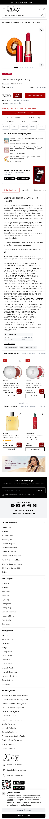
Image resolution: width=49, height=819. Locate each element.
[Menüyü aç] (4, 9)
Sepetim (5, 596)
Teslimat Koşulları (8, 544)
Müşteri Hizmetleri (9, 548)
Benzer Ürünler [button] (11, 354)
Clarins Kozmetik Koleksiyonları (14, 704)
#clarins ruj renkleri (11, 347)
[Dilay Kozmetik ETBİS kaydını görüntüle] (6, 785)
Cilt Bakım (6, 644)
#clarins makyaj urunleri (28, 347)
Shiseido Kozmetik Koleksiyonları (15, 696)
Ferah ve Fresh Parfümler (12, 740)
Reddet (10, 799)
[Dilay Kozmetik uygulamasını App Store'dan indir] (19, 782)
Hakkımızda (6, 527)
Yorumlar (25, 190)
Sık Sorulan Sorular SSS (11, 568)
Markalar (5, 531)
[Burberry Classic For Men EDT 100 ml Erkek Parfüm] (12, 421)
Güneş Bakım (7, 652)
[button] (16, 67)
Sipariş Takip (6, 608)
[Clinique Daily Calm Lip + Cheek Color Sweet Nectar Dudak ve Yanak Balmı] (35, 368)
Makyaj (16, 22)
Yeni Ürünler (6, 620)
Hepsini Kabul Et (24, 816)
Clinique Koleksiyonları (10, 712)
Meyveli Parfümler (9, 728)
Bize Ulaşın (6, 624)
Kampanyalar (7, 540)
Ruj (38, 22)
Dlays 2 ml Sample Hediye (17, 153)
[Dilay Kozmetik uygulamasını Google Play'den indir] (19, 788)
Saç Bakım (6, 660)
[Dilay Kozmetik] (23, 757)
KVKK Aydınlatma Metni (11, 560)
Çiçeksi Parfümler (9, 724)
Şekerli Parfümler (8, 744)
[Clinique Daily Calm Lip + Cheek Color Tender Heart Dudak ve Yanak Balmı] (12, 368)
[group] (23, 47)
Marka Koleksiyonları (10, 672)
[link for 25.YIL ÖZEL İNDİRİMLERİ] (23, 464)
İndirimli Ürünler (8, 668)
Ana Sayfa (6, 22)
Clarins (18, 118)
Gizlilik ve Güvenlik (9, 552)
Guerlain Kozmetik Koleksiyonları (15, 700)
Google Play (24, 178)
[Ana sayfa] (18, 9)
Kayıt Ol (39, 490)
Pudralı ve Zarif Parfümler (12, 720)
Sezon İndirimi (7, 680)
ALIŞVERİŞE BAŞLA (15, 161)
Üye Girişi (5, 600)
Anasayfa (5, 583)
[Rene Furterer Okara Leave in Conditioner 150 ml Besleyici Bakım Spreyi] (35, 421)
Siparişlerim (6, 604)
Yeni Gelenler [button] (28, 354)
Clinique (5, 381)
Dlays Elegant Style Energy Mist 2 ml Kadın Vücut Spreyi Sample (26, 148)
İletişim (5, 572)
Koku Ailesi (6, 684)
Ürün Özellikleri (10, 190)
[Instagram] (29, 505)
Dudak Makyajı (28, 22)
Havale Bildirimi (8, 616)
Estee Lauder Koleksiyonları (13, 708)
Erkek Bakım (7, 656)
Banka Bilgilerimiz (9, 612)
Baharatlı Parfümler (9, 732)
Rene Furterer (30, 433)
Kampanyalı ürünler (9, 676)
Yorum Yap (5, 84)
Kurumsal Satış (8, 536)
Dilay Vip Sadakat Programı (12, 564)
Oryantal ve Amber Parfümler (13, 736)
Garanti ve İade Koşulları (11, 556)
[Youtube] (24, 505)
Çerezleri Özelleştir (24, 810)
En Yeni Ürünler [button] (28, 406)
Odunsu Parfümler (9, 748)
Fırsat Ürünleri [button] (11, 406)
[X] (18, 505)
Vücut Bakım (7, 664)
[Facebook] (13, 505)
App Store (10, 178)
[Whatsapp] (34, 505)
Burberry (6, 433)
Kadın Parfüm (7, 639)
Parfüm (5, 635)
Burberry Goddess (9, 716)
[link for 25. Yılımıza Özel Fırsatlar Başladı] (23, 2)
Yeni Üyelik (6, 592)
